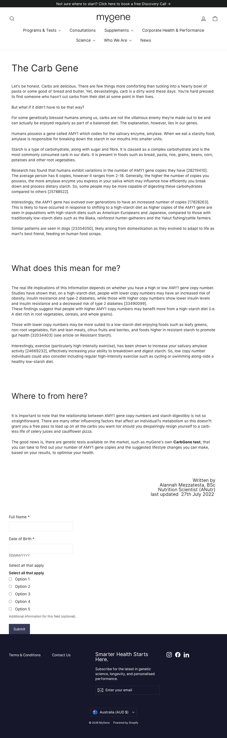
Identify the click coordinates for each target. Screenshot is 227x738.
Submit (19, 629)
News (145, 40)
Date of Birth (22, 539)
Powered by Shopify (125, 722)
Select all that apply (26, 565)
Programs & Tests (40, 30)
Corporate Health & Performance (173, 30)
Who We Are (116, 40)
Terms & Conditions (25, 655)
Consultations (83, 30)
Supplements (117, 30)
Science (84, 40)
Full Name (19, 517)
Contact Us (61, 655)
